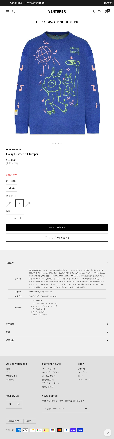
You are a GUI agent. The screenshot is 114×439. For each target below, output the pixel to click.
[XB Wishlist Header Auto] (99, 11)
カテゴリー (83, 372)
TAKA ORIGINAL (14, 149)
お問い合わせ (48, 387)
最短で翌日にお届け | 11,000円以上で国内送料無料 (21, 3)
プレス (9, 372)
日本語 (28, 421)
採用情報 (10, 380)
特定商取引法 (48, 380)
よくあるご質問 (49, 376)
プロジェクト (12, 376)
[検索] (13, 11)
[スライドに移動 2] (55, 143)
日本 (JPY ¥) (13, 421)
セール (81, 376)
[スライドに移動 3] (58, 143)
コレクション (84, 380)
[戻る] (7, 144)
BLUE (12, 188)
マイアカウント (49, 369)
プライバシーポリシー (51, 383)
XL (29, 203)
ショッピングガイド (50, 372)
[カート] (106, 11)
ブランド (82, 369)
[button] (57, 263)
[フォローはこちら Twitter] (10, 404)
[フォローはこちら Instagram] (18, 404)
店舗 (8, 369)
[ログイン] (93, 11)
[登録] (86, 408)
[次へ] (107, 144)
